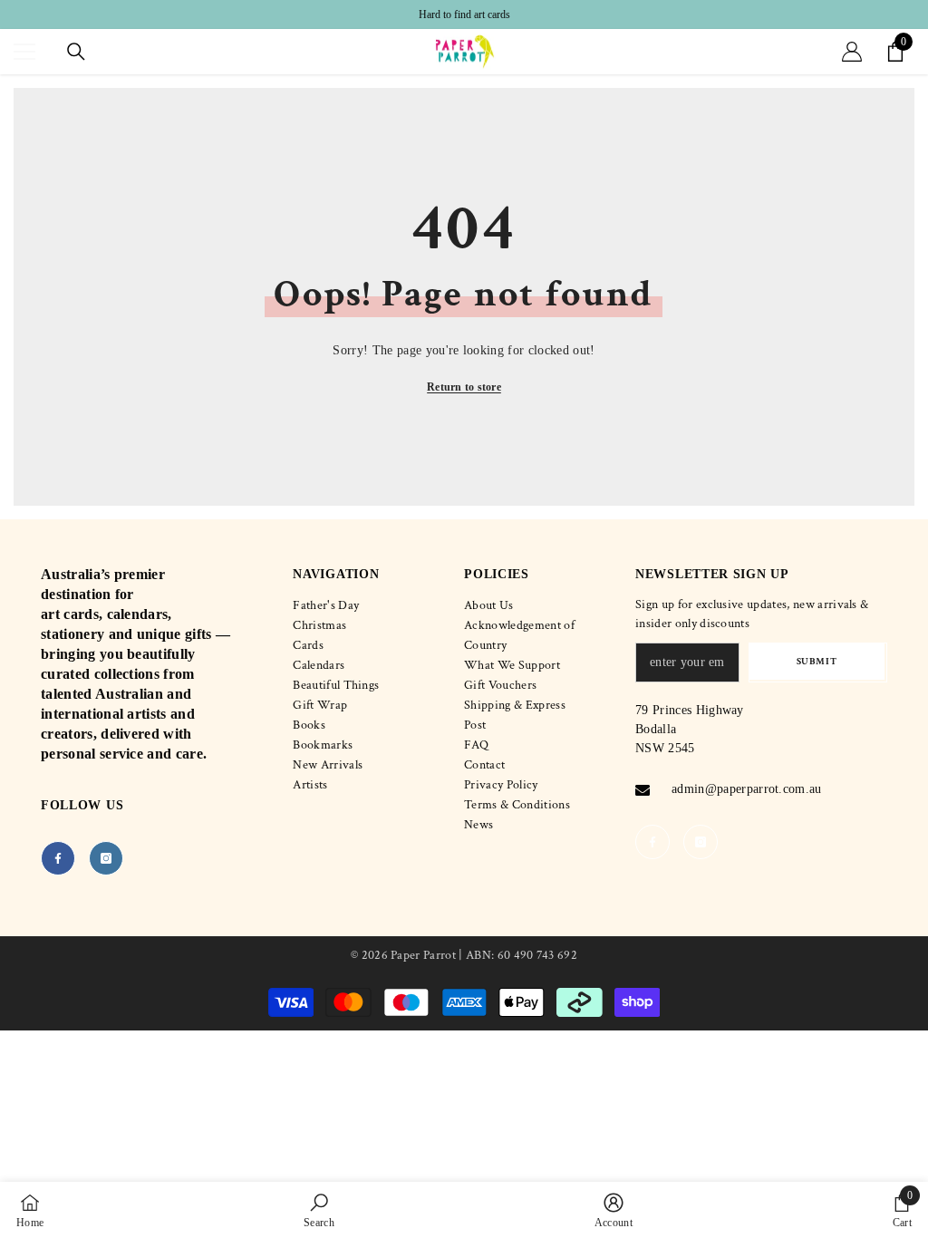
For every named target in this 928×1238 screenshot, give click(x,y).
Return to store (464, 387)
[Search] (76, 52)
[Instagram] (106, 858)
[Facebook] (58, 858)
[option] (464, 14)
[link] (319, 1209)
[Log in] (852, 52)
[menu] (24, 52)
